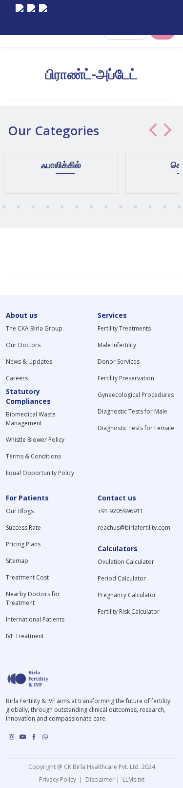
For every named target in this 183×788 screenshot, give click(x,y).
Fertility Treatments (124, 328)
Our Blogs (20, 511)
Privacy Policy (59, 779)
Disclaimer (99, 779)
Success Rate (23, 527)
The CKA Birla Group (34, 328)
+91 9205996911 (120, 511)
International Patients (35, 619)
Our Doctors (23, 345)
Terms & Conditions (33, 456)
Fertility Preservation (126, 378)
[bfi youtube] (31, 17)
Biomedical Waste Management (31, 418)
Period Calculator (122, 578)
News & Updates (29, 361)
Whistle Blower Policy (35, 439)
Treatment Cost (27, 577)
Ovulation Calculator (126, 562)
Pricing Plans (23, 544)
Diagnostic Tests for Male (132, 411)
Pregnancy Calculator (127, 595)
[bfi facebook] (43, 17)
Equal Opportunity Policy (40, 473)
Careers (17, 378)
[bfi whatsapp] (45, 737)
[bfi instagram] (19, 17)
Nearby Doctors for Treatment (33, 598)
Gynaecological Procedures (136, 395)
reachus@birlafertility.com (134, 527)
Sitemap (17, 561)
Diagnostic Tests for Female (136, 428)
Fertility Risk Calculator (129, 611)
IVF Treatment (25, 636)
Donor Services (119, 361)
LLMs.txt (132, 779)
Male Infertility (117, 345)
